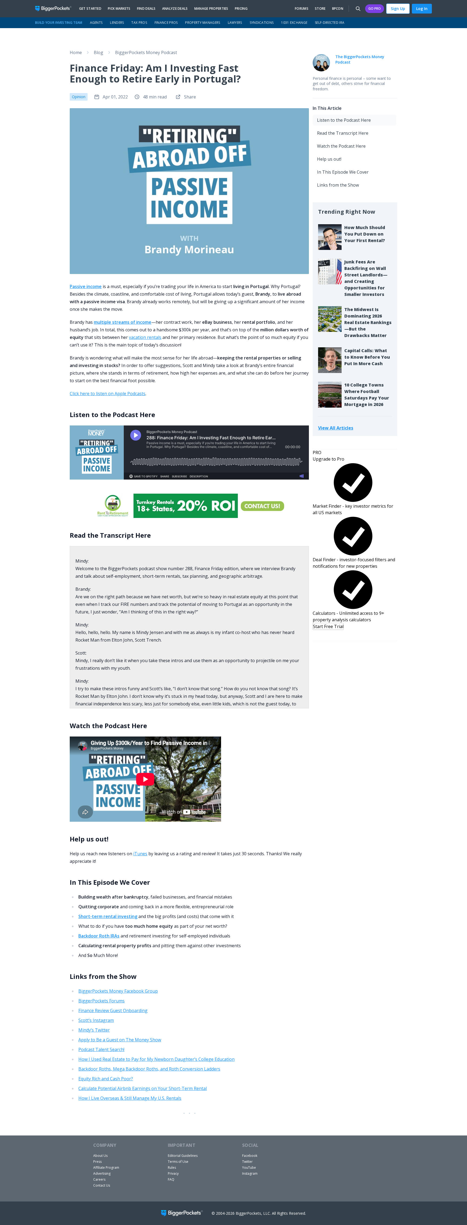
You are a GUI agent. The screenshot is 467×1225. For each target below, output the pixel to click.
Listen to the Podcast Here (344, 120)
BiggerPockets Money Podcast (146, 52)
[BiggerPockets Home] (55, 8)
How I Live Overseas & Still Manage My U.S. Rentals (129, 1098)
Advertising (102, 1173)
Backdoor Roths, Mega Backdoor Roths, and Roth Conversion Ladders (149, 1069)
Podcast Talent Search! (101, 1049)
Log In (422, 8)
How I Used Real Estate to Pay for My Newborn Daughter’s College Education (156, 1059)
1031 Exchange (294, 22)
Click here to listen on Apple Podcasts (107, 394)
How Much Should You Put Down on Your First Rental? (364, 233)
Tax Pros (139, 22)
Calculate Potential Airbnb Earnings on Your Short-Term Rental (142, 1088)
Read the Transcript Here (342, 133)
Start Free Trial (328, 626)
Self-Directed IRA (329, 22)
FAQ (171, 1179)
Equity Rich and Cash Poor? (105, 1079)
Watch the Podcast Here (341, 146)
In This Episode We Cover (343, 172)
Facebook (249, 1155)
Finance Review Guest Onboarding (113, 1010)
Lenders (117, 22)
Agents (96, 22)
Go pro (374, 8)
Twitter (247, 1161)
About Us (100, 1155)
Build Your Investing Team (58, 22)
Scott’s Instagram (96, 1020)
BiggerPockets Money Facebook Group (118, 991)
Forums (301, 8)
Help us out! (329, 159)
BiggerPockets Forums (101, 1001)
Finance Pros (166, 22)
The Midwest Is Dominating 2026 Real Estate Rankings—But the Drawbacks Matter (368, 322)
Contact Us (101, 1185)
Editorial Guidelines (183, 1155)
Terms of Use (178, 1161)
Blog (98, 52)
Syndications (262, 22)
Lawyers (235, 22)
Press (97, 1161)
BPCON (337, 8)
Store (320, 8)
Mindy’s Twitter (94, 1030)
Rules (172, 1167)
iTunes (140, 854)
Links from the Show (338, 185)
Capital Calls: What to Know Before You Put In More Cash (367, 357)
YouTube (249, 1167)
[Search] (358, 9)
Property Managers (202, 22)
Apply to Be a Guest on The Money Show (119, 1040)
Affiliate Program (106, 1167)
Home (76, 52)
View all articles (335, 428)
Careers (99, 1179)
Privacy (173, 1173)
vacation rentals (145, 337)
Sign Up (398, 8)
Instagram (250, 1173)
